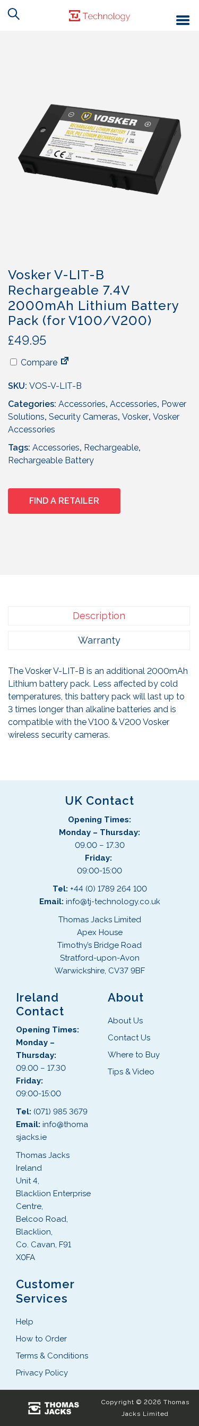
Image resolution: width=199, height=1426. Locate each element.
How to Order (41, 1339)
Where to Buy (134, 1055)
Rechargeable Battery (51, 460)
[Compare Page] (64, 362)
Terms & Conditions (52, 1356)
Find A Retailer (64, 501)
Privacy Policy (42, 1373)
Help (24, 1322)
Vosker (135, 417)
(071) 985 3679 (60, 1111)
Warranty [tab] (99, 640)
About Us (125, 1020)
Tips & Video (131, 1072)
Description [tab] (99, 615)
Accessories (82, 404)
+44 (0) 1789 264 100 (108, 889)
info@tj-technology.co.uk (113, 901)
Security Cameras (83, 417)
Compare (38, 362)
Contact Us (129, 1038)
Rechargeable (111, 448)
